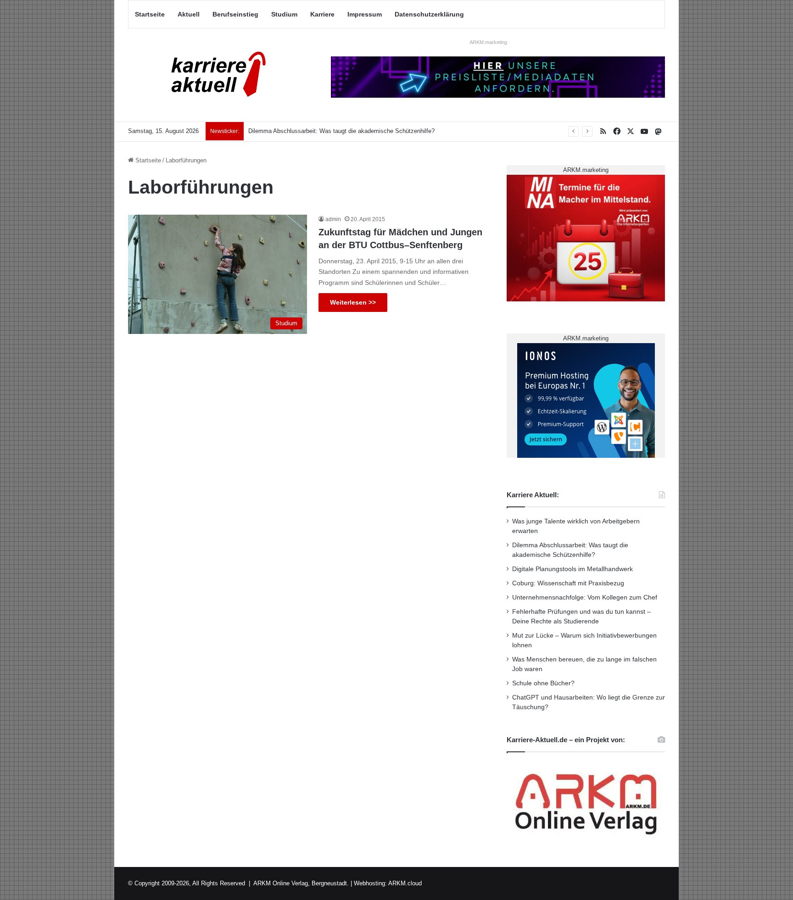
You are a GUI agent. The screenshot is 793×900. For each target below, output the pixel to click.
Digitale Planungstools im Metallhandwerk (572, 569)
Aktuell (189, 14)
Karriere (322, 14)
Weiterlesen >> (353, 302)
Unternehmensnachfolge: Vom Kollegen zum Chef (584, 597)
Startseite (150, 14)
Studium (284, 14)
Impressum (364, 14)
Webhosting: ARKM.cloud (388, 883)
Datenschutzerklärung (429, 14)
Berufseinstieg (235, 14)
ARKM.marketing (488, 42)
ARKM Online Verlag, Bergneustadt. (301, 883)
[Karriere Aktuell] (213, 75)
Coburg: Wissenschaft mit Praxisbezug (568, 583)
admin (333, 219)
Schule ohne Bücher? (543, 683)
